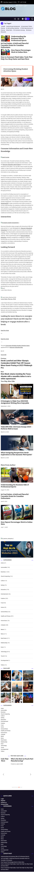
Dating (2, 585)
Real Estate (4, 638)
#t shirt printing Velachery (13, 28)
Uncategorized (4, 660)
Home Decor (4, 620)
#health (3, 26)
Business (3, 572)
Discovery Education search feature (12, 164)
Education (3, 589)
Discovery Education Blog (16, 347)
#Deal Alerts (9, 30)
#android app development (13, 26)
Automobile (4, 567)
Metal (2, 629)
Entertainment (4, 594)
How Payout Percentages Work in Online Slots (21, 51)
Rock (2, 647)
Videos (2, 665)
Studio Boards (4, 203)
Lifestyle (3, 625)
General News (4, 611)
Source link (3, 354)
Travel (2, 656)
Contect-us (4, 802)
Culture (3, 580)
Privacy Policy (4, 804)
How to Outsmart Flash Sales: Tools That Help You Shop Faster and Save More (16, 58)
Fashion (3, 598)
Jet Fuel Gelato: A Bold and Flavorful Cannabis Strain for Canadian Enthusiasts (15, 45)
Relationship (4, 642)
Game (2, 607)
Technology (4, 651)
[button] (3, 774)
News (2, 634)
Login (2, 798)
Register (3, 800)
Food (2, 602)
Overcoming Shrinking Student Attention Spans (18, 345)
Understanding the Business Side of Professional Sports (18, 38)
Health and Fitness (5, 616)
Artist (2, 563)
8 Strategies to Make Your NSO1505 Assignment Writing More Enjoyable (15, 402)
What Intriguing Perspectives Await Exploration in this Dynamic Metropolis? (16, 454)
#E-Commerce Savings (19, 30)
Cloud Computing (5, 576)
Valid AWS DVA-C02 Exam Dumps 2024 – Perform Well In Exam (16, 428)
